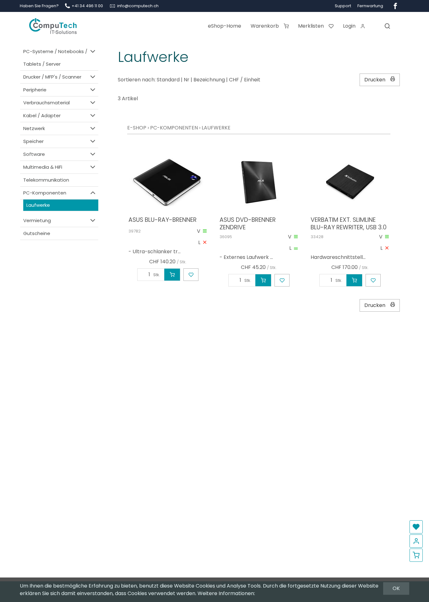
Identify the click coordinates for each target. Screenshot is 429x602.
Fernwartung (370, 6)
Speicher (33, 141)
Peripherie (34, 89)
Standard (168, 79)
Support (343, 6)
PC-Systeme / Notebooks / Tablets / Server (55, 57)
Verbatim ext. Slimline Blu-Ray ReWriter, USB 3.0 (349, 223)
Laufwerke (38, 205)
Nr (186, 79)
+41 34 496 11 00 (87, 6)
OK (396, 588)
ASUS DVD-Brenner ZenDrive (248, 223)
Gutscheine (36, 233)
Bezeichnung (209, 79)
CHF (234, 79)
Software (34, 154)
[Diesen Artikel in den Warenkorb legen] (172, 275)
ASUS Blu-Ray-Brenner (162, 220)
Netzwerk (34, 128)
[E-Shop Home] (53, 23)
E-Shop (136, 127)
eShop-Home (224, 26)
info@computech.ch (138, 6)
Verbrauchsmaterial (46, 102)
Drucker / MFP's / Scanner (52, 77)
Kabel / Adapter (42, 115)
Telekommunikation (46, 180)
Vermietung (37, 220)
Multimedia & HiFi (42, 167)
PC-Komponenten (44, 192)
